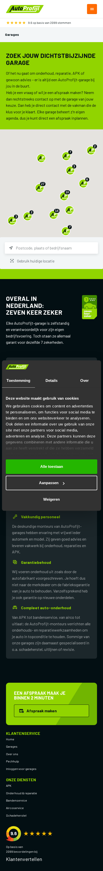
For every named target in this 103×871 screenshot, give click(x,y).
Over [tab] (84, 380)
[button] (41, 158)
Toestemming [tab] (18, 380)
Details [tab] (52, 380)
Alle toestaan (51, 466)
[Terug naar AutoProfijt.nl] (25, 8)
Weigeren (51, 499)
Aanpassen (48, 483)
